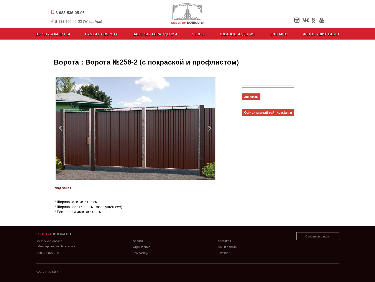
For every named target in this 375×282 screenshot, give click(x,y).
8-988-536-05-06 (70, 12)
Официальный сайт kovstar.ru (268, 112)
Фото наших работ (321, 34)
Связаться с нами (318, 236)
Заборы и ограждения (155, 34)
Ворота (138, 240)
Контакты (279, 34)
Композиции (141, 252)
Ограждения (141, 246)
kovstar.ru (224, 252)
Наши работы (227, 246)
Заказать (251, 97)
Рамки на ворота (101, 34)
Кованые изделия (237, 34)
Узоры (198, 34)
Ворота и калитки (53, 34)
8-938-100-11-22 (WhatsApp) (78, 21)
